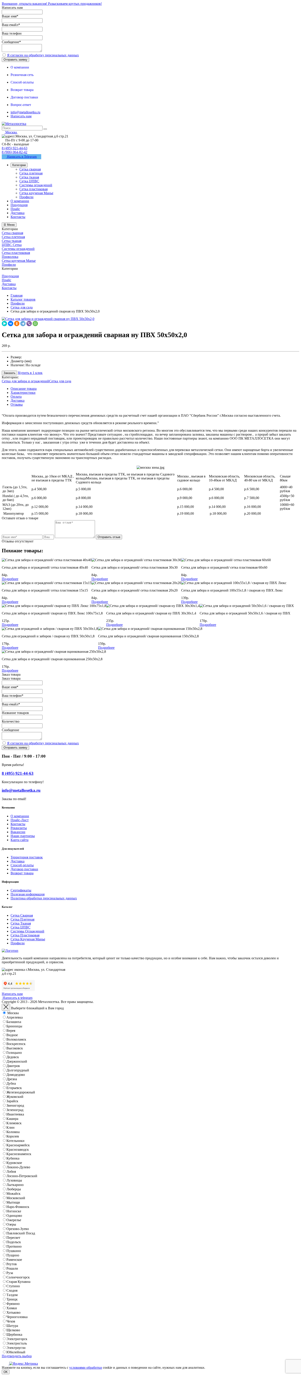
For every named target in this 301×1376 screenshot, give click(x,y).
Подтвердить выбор (17, 1356)
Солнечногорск (18, 1277)
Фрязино (13, 1304)
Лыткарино (15, 1185)
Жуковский (14, 1097)
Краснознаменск (18, 1154)
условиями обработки (85, 1367)
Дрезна (11, 1079)
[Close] (6, 1007)
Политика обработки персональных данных (44, 898)
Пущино (12, 1255)
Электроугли (16, 1348)
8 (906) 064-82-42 (14, 152)
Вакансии (18, 832)
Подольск (13, 1242)
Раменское (14, 1259)
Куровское (14, 1163)
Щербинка (14, 1334)
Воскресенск (16, 1044)
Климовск (14, 1123)
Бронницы (14, 1026)
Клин (10, 1127)
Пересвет (13, 1237)
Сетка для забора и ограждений (25, 381)
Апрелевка (14, 1017)
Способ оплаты (22, 865)
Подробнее (10, 579)
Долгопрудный (17, 1070)
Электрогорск (16, 1339)
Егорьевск (14, 1088)
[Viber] (29, 323)
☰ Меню (9, 224)
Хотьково (13, 1312)
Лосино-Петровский (21, 1176)
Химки (11, 1308)
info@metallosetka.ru (25, 112)
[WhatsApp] (35, 323)
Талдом (12, 1295)
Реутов (11, 1264)
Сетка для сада (60, 381)
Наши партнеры (23, 836)
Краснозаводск (17, 1149)
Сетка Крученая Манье (28, 939)
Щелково (13, 1330)
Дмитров (13, 1066)
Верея (10, 1030)
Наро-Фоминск (17, 1207)
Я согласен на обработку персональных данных (43, 55)
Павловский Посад (20, 1233)
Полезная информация (28, 894)
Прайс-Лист (20, 820)
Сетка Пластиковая (25, 935)
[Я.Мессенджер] (4, 323)
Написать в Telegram (21, 156)
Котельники (15, 1141)
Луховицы (14, 1180)
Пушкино (13, 1251)
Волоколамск (16, 1039)
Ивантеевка (15, 1114)
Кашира (12, 1119)
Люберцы (13, 1189)
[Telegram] (23, 323)
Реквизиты (19, 828)
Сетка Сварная (22, 915)
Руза (9, 1273)
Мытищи (13, 1202)
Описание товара (24, 388)
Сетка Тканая (21, 923)
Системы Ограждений (27, 931)
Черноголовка (17, 1317)
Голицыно (14, 1052)
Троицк (12, 1299)
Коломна (13, 1132)
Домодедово (15, 1074)
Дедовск (12, 1057)
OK (6, 1372)
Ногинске (13, 1211)
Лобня (11, 1171)
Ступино (13, 1286)
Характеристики (23, 392)
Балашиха (13, 1022)
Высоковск (14, 1048)
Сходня (11, 1290)
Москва (13, 1013)
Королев (12, 1136)
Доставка (17, 400)
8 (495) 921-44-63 (14, 148)
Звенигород (15, 1105)
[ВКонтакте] (10, 323)
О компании (20, 816)
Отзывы (17, 404)
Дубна (11, 1083)
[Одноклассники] (16, 323)
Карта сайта (19, 840)
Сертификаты (21, 890)
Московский (15, 1198)
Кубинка (12, 1158)
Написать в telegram (17, 998)
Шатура (12, 1326)
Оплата (16, 396)
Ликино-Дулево (18, 1167)
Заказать (9, 373)
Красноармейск (18, 1145)
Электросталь (16, 1343)
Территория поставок (27, 857)
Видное (12, 1035)
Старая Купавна (18, 1282)
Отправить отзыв (109, 537)
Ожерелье (13, 1220)
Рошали (12, 1268)
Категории (19, 165)
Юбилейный (15, 1352)
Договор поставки (24, 869)
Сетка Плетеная (22, 919)
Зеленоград (14, 1110)
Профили (18, 943)
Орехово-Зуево (17, 1229)
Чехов (10, 1321)
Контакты (18, 824)
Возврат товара (22, 873)
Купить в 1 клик (30, 373)
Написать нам (21, 116)
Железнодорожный (20, 1092)
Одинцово (14, 1215)
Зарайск (12, 1101)
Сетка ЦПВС (20, 927)
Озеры (11, 1224)
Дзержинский (16, 1061)
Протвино (14, 1246)
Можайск (13, 1193)
